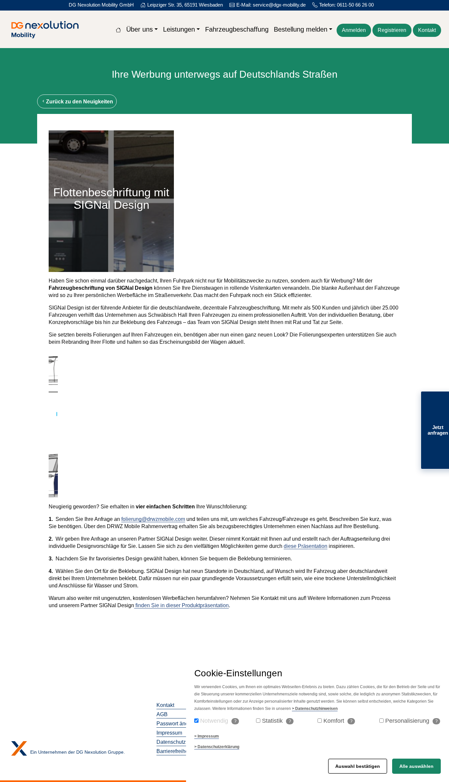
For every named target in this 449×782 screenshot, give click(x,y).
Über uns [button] (139, 29)
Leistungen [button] (179, 29)
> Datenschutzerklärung (216, 746)
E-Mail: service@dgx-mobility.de (271, 5)
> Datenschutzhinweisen (315, 708)
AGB (162, 714)
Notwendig (218, 720)
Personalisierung (411, 720)
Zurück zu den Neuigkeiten (79, 101)
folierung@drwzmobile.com (153, 519)
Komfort (337, 720)
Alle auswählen (416, 766)
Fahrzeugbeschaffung (237, 29)
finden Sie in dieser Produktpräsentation (181, 605)
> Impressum (206, 736)
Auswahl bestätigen (357, 766)
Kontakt (427, 30)
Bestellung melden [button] (300, 29)
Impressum (169, 733)
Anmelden (354, 30)
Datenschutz (171, 742)
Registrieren (392, 30)
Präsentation (311, 546)
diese (290, 546)
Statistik (276, 720)
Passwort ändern (176, 723)
